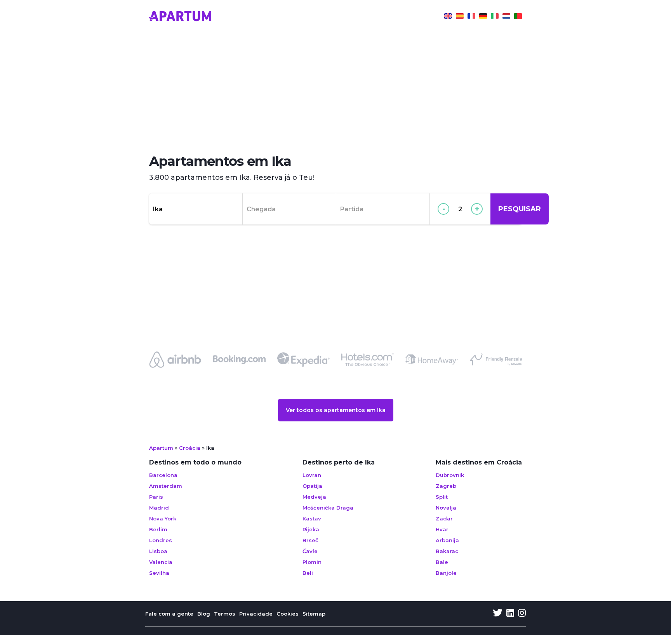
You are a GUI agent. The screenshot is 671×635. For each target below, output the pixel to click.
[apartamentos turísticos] (460, 17)
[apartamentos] (518, 17)
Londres (160, 540)
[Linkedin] (510, 613)
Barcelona (163, 475)
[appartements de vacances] (471, 17)
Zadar (444, 518)
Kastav (311, 518)
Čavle (310, 551)
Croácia (189, 448)
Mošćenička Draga (327, 508)
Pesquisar (519, 209)
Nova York (162, 518)
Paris (156, 497)
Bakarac (447, 551)
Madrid (159, 508)
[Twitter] (497, 613)
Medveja (314, 497)
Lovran (311, 475)
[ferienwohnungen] (483, 17)
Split (442, 497)
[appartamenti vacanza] (495, 17)
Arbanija (447, 540)
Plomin (312, 562)
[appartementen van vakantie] (506, 17)
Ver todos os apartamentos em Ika (336, 410)
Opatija (312, 486)
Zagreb (446, 486)
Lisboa (158, 551)
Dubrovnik (450, 475)
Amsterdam (165, 486)
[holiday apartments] (448, 17)
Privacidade (256, 614)
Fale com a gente (169, 614)
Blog (203, 614)
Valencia (160, 562)
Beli (307, 573)
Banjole (446, 573)
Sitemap (313, 614)
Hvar (442, 529)
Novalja (446, 508)
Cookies (287, 614)
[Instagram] (522, 613)
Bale (442, 562)
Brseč (310, 540)
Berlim (158, 529)
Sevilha (159, 573)
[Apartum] (180, 17)
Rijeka (310, 529)
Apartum (161, 448)
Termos (224, 614)
